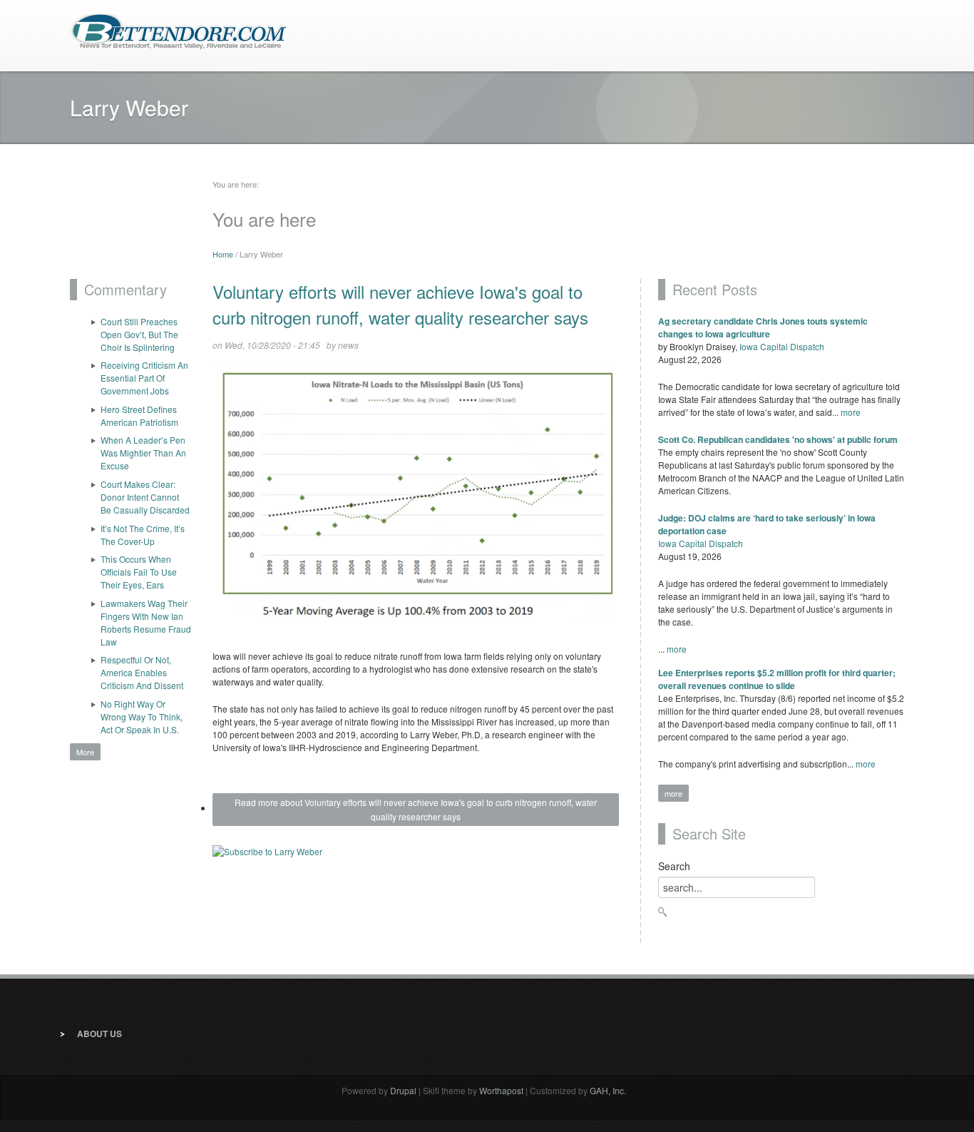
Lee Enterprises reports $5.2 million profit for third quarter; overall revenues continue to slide (777, 679)
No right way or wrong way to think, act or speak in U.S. (142, 716)
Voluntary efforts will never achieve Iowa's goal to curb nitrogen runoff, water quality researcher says (400, 304)
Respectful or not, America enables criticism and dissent (142, 672)
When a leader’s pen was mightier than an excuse (143, 452)
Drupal (403, 1090)
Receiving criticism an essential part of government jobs (144, 378)
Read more (416, 809)
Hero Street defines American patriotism (139, 415)
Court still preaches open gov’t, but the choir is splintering (139, 334)
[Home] (178, 30)
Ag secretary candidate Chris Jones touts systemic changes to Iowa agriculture (763, 327)
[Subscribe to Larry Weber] (415, 856)
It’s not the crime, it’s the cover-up (143, 534)
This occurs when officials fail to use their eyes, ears (139, 572)
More (85, 752)
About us (99, 1033)
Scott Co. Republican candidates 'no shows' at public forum (778, 439)
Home (222, 254)
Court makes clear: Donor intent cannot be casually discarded (145, 497)
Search (674, 866)
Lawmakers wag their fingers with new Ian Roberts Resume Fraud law (146, 622)
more (851, 412)
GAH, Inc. (608, 1090)
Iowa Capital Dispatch (781, 346)
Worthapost (501, 1090)
